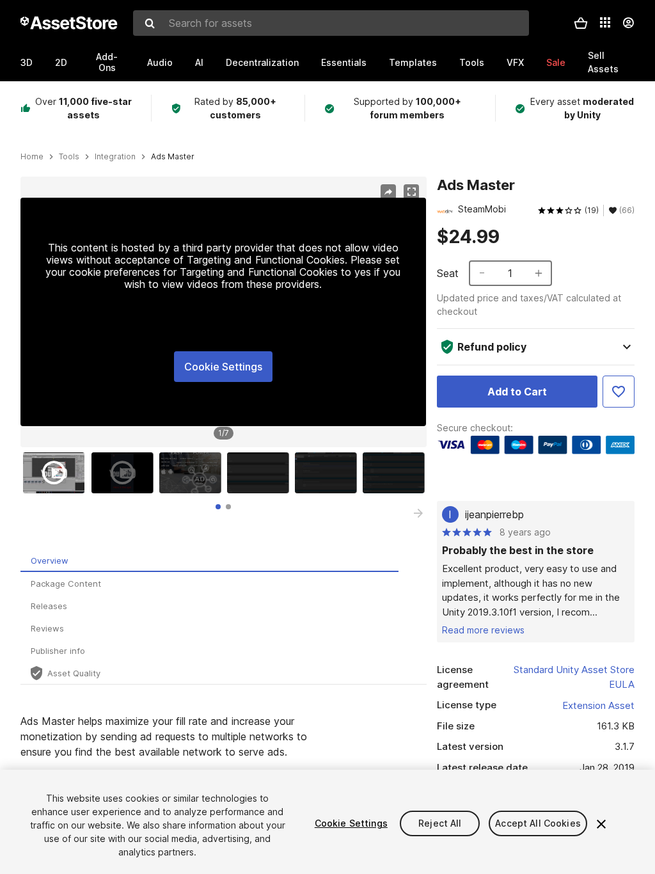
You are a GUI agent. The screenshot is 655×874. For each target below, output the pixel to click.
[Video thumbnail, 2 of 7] (125, 472)
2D (61, 62)
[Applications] (605, 22)
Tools (471, 62)
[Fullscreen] (411, 192)
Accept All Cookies (538, 823)
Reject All (439, 823)
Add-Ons (107, 62)
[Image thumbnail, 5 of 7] (329, 472)
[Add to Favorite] (619, 392)
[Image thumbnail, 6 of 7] (396, 472)
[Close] (601, 824)
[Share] (388, 192)
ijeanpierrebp (494, 514)
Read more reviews (483, 629)
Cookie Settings (223, 366)
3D (26, 62)
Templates (413, 62)
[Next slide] (418, 513)
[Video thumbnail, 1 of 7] (56, 472)
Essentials (344, 62)
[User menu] (628, 23)
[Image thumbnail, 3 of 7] (193, 472)
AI (199, 62)
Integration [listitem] (115, 156)
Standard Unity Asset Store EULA (574, 676)
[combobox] (331, 23)
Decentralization (262, 62)
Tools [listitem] (69, 156)
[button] (580, 23)
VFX (515, 62)
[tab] (218, 506)
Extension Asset (598, 705)
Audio (160, 62)
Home (31, 156)
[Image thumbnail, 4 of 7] (261, 472)
